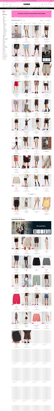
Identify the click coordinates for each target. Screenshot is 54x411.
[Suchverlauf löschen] (50, 6)
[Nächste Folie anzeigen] (50, 219)
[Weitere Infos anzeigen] (46, 42)
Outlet (4, 2)
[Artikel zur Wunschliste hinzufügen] (30, 26)
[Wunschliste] (48, 4)
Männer (7, 4)
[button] (42, 20)
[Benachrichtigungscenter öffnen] (46, 4)
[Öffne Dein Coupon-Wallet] (42, 4)
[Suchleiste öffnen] (44, 6)
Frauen (4, 4)
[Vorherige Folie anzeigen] (46, 219)
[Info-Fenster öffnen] (50, 11)
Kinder (10, 4)
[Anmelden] (44, 4)
